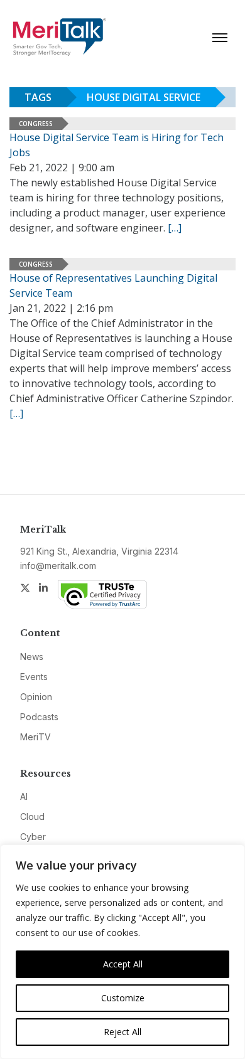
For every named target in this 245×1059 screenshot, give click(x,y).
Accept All (123, 964)
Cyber (33, 836)
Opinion (36, 696)
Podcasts (39, 716)
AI (24, 796)
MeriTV (35, 737)
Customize (122, 998)
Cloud (32, 816)
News (31, 656)
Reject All (122, 1032)
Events (34, 676)
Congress (36, 123)
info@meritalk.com (58, 565)
